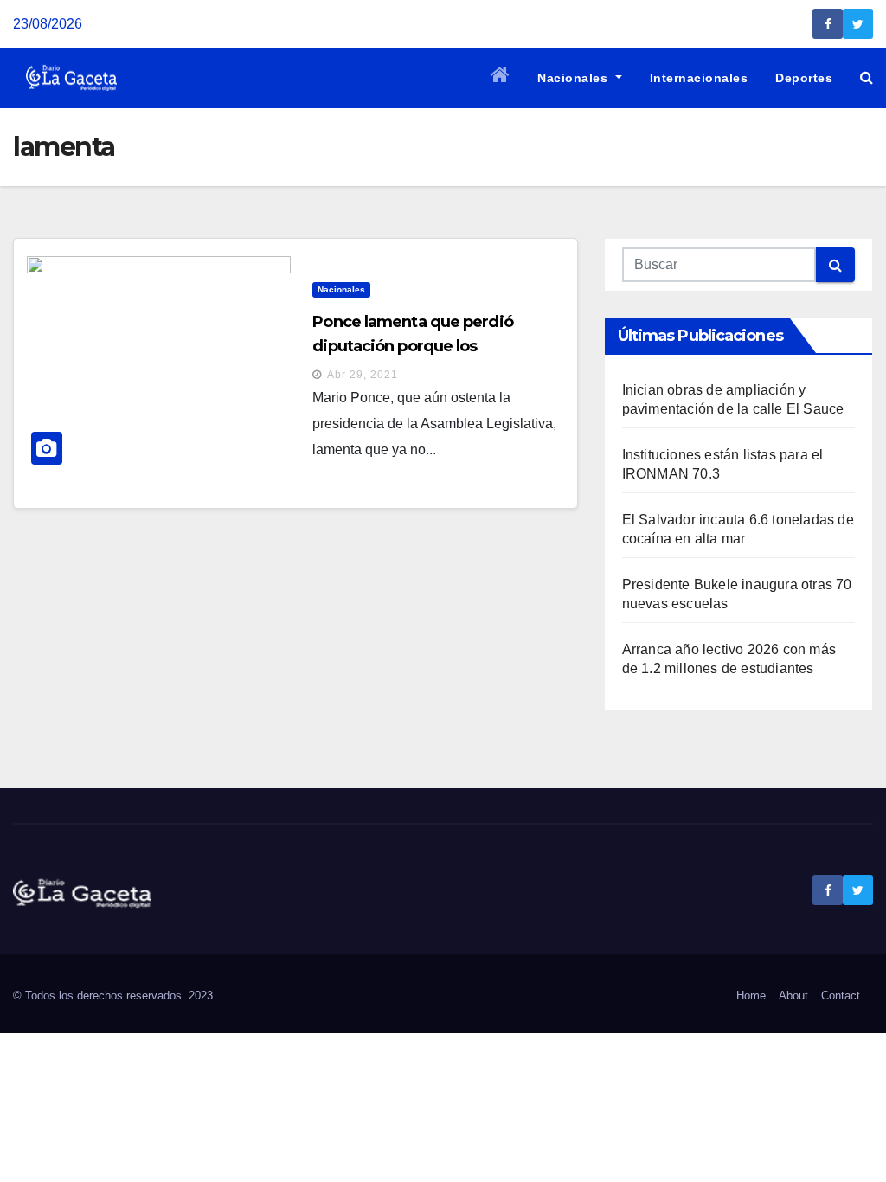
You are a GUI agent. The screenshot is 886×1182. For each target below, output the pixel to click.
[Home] (500, 78)
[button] (866, 77)
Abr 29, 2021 (362, 375)
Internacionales (699, 78)
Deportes (803, 78)
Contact (840, 995)
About (793, 995)
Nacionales (574, 78)
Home (751, 995)
